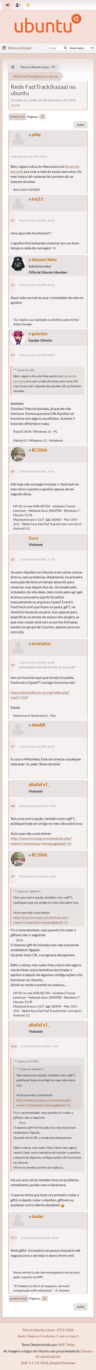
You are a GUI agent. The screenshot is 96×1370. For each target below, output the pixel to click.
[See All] (12, 67)
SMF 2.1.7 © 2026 (34, 1363)
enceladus (41, 643)
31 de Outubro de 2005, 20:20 (36, 662)
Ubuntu (87, 1351)
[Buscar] (65, 48)
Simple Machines (62, 1363)
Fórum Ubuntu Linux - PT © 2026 (48, 1330)
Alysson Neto (44, 259)
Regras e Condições (41, 1336)
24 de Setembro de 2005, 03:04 (28, 156)
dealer (38, 1216)
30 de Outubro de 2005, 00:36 (36, 284)
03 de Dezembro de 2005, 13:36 (39, 1237)
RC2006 (39, 450)
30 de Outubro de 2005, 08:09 (36, 355)
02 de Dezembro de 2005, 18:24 (37, 876)
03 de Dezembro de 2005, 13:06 (39, 1046)
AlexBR (38, 724)
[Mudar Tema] (28, 5)
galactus (39, 333)
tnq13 (37, 198)
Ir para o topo (18, 1298)
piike (36, 134)
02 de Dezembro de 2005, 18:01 (37, 806)
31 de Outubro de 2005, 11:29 (36, 559)
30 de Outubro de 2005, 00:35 (36, 220)
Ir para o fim (17, 116)
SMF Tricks (66, 1344)
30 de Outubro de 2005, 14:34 (36, 471)
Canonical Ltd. (49, 1356)
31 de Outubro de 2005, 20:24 (36, 746)
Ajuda (21, 1336)
